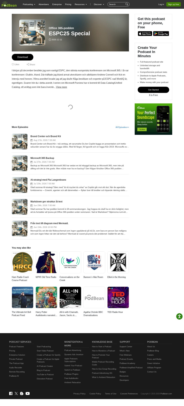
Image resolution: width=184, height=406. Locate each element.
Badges (123, 372)
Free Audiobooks (71, 378)
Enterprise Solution (17, 355)
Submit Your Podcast (73, 366)
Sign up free (173, 4)
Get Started (153, 90)
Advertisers (44, 4)
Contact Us (152, 372)
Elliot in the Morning (116, 277)
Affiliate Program (154, 368)
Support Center (126, 347)
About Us (151, 347)
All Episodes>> (122, 127)
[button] (29, 4)
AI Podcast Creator (45, 366)
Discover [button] (98, 4)
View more (61, 87)
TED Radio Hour (115, 312)
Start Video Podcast (45, 351)
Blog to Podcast (43, 370)
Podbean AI (14, 376)
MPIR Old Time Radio (46, 277)
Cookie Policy (95, 394)
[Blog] (21, 393)
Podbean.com (166, 394)
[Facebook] (10, 393)
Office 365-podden (61, 28)
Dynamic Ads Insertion (73, 354)
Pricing (68, 4)
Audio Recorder (15, 368)
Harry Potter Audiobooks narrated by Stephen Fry (45, 314)
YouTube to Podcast (45, 374)
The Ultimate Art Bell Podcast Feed (21, 314)
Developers (124, 380)
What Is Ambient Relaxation (103, 377)
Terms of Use (110, 394)
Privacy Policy (79, 394)
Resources (124, 376)
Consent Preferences (129, 394)
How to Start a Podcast (101, 347)
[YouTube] (28, 393)
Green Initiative (153, 363)
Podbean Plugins (71, 374)
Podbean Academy (127, 363)
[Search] (127, 4)
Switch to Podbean (72, 370)
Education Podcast (45, 379)
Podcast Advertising (72, 350)
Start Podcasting (44, 347)
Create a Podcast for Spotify (49, 355)
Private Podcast (16, 359)
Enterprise (57, 4)
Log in (161, 4)
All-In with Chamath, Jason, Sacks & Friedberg (69, 314)
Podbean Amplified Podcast (131, 368)
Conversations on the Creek (69, 279)
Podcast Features (16, 347)
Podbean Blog (153, 351)
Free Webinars (126, 355)
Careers (150, 355)
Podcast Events (126, 359)
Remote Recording (17, 372)
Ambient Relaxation (72, 382)
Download (22, 57)
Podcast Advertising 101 (102, 373)
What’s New (125, 351)
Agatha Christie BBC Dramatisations (93, 314)
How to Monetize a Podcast (103, 351)
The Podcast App (16, 363)
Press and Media (154, 359)
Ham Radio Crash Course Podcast (20, 279)
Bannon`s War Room (93, 277)
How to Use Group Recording (104, 369)
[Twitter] (16, 393)
